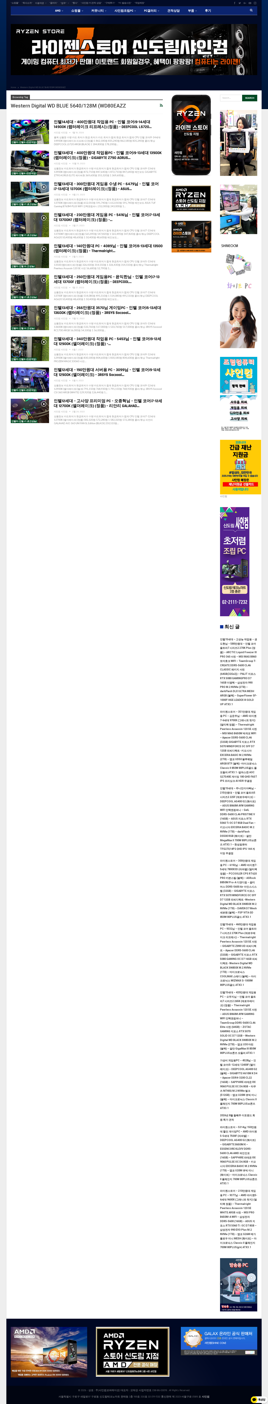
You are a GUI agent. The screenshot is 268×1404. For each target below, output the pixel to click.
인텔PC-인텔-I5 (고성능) (23, 266)
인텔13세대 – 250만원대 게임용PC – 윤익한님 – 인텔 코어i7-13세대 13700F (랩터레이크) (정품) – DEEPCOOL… (107, 279)
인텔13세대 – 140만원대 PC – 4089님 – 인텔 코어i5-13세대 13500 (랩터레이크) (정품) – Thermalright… (108, 249)
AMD (58, 11)
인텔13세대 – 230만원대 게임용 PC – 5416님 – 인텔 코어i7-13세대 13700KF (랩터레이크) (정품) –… (107, 217)
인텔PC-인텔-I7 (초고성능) (24, 204)
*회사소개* (27, 3)
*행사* (75, 3)
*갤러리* (53, 3)
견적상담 (173, 11)
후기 (208, 11)
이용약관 (39, 3)
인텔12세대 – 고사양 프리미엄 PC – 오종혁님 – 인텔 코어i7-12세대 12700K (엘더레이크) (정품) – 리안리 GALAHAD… (108, 404)
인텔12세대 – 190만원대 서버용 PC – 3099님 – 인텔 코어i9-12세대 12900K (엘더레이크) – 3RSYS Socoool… (107, 372)
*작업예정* (139, 3)
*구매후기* (110, 3)
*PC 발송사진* (125, 3)
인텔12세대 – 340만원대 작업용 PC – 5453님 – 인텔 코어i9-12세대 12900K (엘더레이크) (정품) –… (107, 341)
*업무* (63, 3)
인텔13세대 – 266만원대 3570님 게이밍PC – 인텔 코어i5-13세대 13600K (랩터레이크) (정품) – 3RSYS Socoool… (107, 310)
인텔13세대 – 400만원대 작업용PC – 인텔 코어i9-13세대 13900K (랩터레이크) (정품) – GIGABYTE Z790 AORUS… (108, 155)
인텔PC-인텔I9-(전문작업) (23, 142)
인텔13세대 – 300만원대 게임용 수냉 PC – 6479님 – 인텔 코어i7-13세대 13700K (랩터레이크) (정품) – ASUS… (106, 187)
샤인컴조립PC (123, 11)
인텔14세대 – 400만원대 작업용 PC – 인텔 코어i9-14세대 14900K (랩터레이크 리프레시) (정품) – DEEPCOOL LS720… (103, 125)
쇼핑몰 (76, 11)
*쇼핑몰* (15, 3)
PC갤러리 (150, 11)
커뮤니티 (97, 11)
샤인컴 (205, 1396)
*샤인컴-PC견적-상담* (91, 3)
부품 (191, 11)
